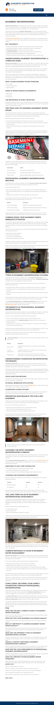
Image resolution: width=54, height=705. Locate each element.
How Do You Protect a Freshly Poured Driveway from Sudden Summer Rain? (22, 668)
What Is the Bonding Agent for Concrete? (14, 666)
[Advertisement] (27, 688)
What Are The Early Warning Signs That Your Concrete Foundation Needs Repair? (23, 670)
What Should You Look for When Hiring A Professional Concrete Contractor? (22, 674)
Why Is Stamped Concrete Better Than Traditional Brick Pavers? (19, 672)
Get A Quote (38, 10)
